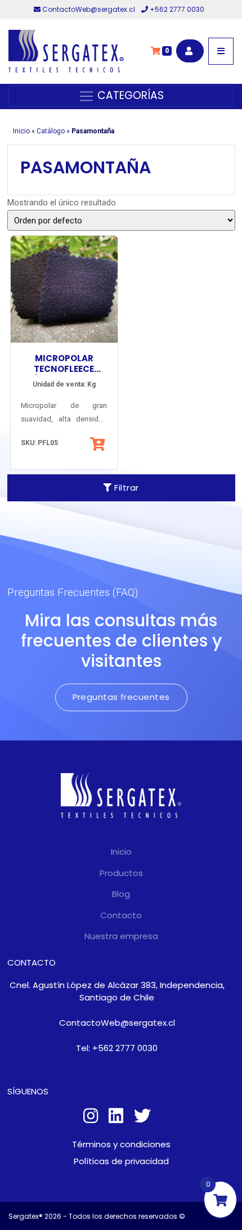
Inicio (21, 131)
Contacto (121, 915)
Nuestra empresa (121, 936)
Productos (121, 873)
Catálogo (51, 131)
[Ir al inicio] (66, 51)
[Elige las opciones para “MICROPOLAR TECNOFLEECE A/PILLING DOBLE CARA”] (98, 444)
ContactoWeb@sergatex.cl (88, 9)
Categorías (129, 95)
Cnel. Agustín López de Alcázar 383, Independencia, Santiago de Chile (117, 991)
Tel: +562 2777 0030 (117, 1048)
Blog (121, 894)
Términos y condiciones (121, 1144)
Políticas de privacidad (121, 1161)
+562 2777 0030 (176, 9)
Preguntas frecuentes (121, 697)
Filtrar (125, 487)
